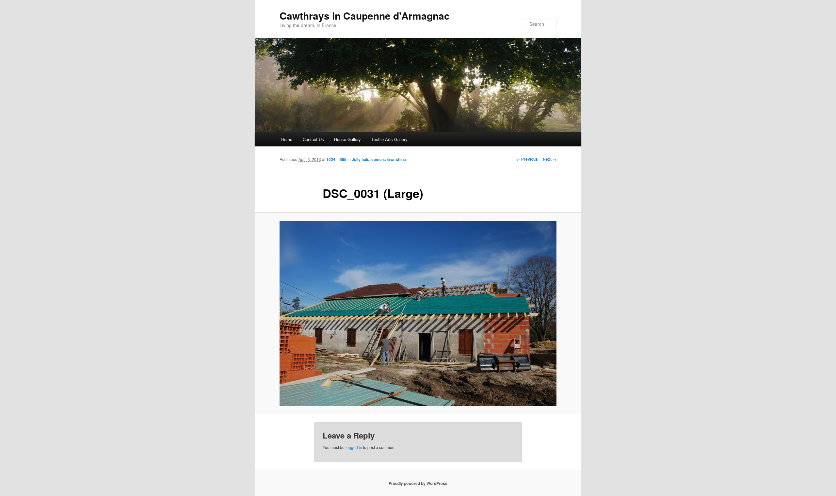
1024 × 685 (336, 159)
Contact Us (313, 139)
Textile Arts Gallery (389, 139)
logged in (354, 447)
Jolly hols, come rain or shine (379, 159)
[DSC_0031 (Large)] (418, 313)
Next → (549, 159)
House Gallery (347, 139)
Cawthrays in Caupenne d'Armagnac (365, 15)
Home (286, 139)
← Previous (527, 159)
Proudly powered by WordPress (418, 483)
